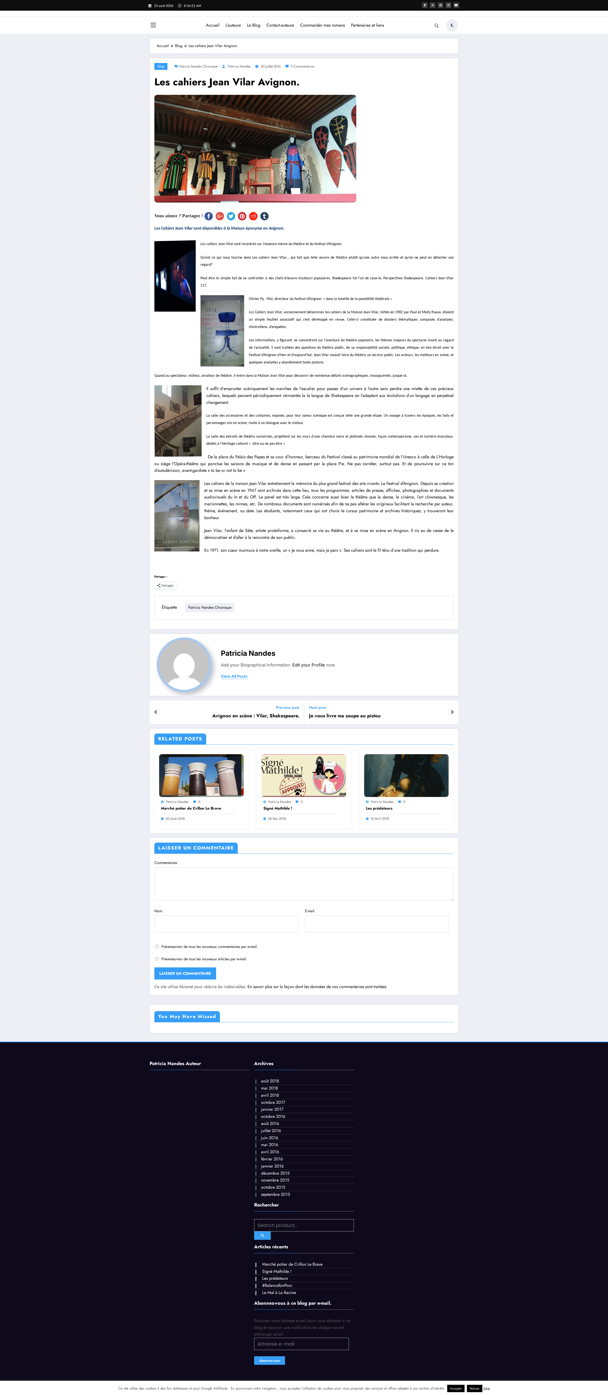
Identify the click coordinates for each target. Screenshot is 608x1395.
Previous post (287, 707)
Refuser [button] (475, 1388)
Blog (161, 66)
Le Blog (253, 25)
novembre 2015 (275, 1180)
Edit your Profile (308, 664)
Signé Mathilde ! (277, 808)
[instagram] (448, 5)
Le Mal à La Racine (279, 1292)
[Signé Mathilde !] (303, 775)
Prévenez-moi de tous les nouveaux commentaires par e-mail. (210, 946)
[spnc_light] (452, 25)
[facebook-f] (425, 5)
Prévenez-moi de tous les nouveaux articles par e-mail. (204, 959)
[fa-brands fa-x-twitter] (433, 5)
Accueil (212, 25)
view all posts (234, 676)
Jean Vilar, (213, 530)
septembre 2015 (275, 1194)
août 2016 (270, 1123)
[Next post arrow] (452, 712)
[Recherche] (437, 26)
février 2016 (272, 1159)
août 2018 (270, 1081)
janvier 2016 (272, 1166)
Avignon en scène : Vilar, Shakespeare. (255, 716)
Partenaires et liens (367, 25)
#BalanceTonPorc (277, 1285)
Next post (317, 707)
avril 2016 (270, 1152)
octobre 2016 (273, 1116)
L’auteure (233, 25)
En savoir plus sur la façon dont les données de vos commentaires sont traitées (316, 987)
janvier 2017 (272, 1109)
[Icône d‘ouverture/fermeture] (153, 25)
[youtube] (456, 5)
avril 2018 (270, 1095)
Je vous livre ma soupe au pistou (345, 716)
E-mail (309, 911)
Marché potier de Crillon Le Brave (191, 808)
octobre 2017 (273, 1102)
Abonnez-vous (269, 1360)
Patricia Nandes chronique (198, 66)
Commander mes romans (322, 25)
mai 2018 (269, 1088)
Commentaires (165, 862)
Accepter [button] (456, 1388)
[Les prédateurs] (406, 775)
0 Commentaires (302, 66)
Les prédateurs (379, 808)
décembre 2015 (275, 1173)
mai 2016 (269, 1145)
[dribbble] (440, 5)
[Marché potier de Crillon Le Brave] (201, 775)
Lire (487, 1388)
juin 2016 (269, 1138)
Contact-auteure (280, 25)
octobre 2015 (273, 1187)
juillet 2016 (271, 1131)
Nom (158, 911)
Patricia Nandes (239, 66)
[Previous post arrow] (155, 712)
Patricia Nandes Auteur (175, 1063)
